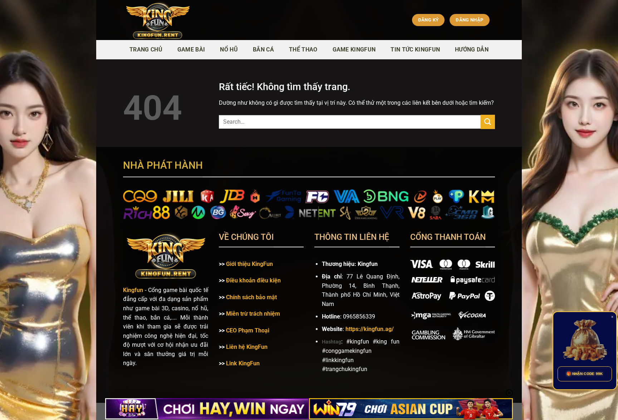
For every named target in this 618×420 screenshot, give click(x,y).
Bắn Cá (263, 49)
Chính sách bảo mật (251, 297)
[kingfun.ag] (189, 20)
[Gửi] (488, 122)
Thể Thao (303, 49)
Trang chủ (145, 49)
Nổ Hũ (229, 49)
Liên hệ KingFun (247, 347)
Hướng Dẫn (472, 49)
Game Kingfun (354, 49)
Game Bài (191, 49)
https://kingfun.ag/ (369, 329)
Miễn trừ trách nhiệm (253, 313)
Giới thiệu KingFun (249, 264)
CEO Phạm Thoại (247, 330)
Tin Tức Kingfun (415, 49)
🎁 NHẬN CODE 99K (584, 374)
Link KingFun (243, 363)
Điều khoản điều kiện (253, 280)
